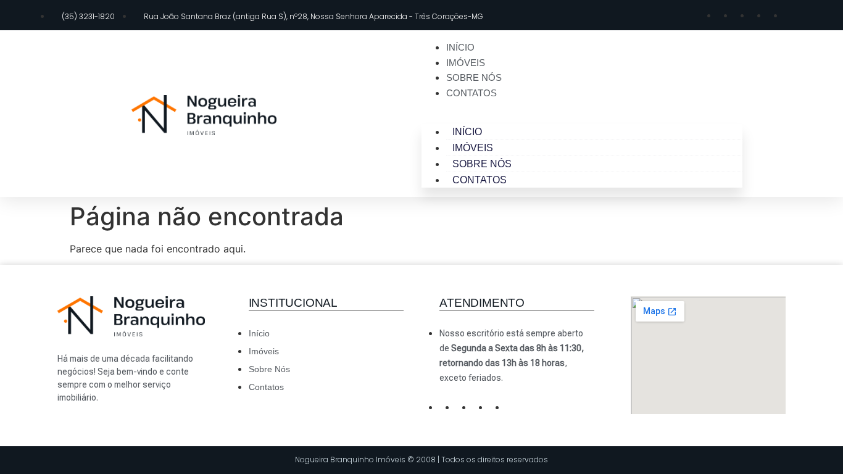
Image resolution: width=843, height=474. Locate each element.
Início (460, 47)
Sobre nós (474, 77)
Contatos (471, 93)
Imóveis (465, 62)
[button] (582, 107)
